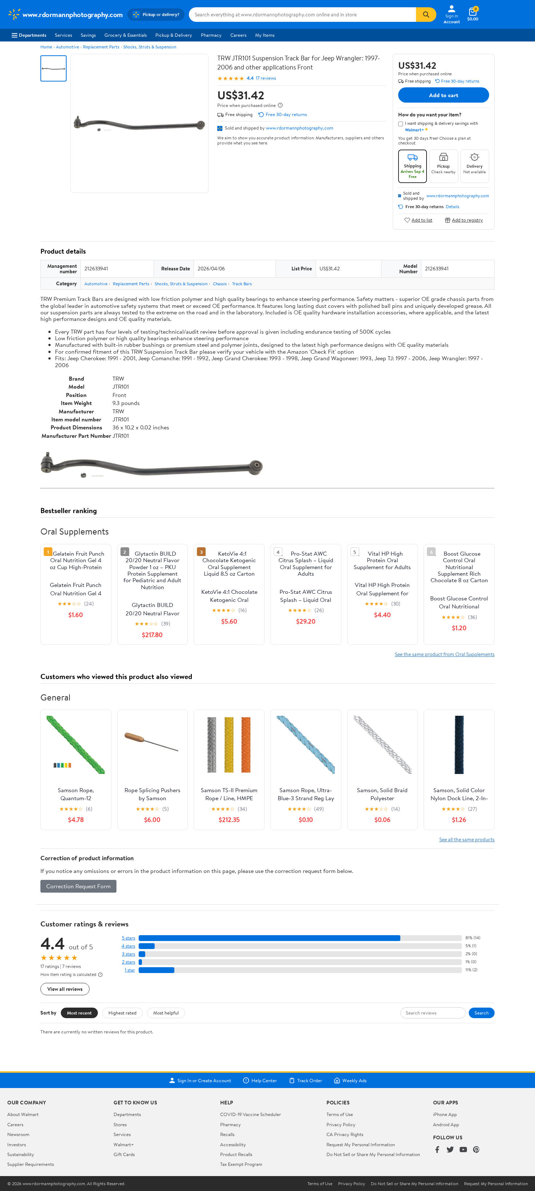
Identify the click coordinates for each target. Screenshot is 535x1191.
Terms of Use (339, 1114)
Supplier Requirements (30, 1164)
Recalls (227, 1134)
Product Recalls (236, 1154)
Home (46, 47)
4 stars (128, 946)
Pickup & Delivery (173, 35)
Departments (32, 35)
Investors (16, 1144)
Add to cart (443, 95)
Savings (88, 35)
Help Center (264, 1080)
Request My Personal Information (360, 1144)
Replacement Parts (101, 47)
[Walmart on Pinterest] (476, 1150)
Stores (120, 1124)
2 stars (128, 962)
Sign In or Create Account (204, 1080)
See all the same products (467, 839)
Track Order (309, 1080)
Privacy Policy (341, 1124)
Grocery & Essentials (125, 35)
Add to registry (467, 220)
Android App (446, 1124)
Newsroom (18, 1134)
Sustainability (20, 1154)
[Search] (426, 14)
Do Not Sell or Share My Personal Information (373, 1154)
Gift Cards (124, 1154)
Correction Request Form (78, 886)
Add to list (422, 220)
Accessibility (233, 1144)
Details (452, 206)
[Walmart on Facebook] (437, 1150)
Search (482, 1012)
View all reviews (65, 988)
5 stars (128, 938)
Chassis (220, 284)
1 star (130, 970)
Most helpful (166, 1012)
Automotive (67, 47)
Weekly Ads (354, 1080)
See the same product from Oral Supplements (445, 654)
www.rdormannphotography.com (299, 127)
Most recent (79, 1012)
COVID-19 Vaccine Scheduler (250, 1114)
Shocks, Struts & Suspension (149, 47)
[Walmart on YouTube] (463, 1150)
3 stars (128, 954)
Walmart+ (124, 1144)
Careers (238, 35)
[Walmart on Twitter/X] (450, 1150)
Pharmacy (211, 35)
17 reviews (266, 78)
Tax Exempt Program (241, 1164)
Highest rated (122, 1012)
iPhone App (445, 1114)
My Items (264, 35)
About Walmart (23, 1114)
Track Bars (242, 284)
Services (63, 35)
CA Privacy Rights (344, 1134)
